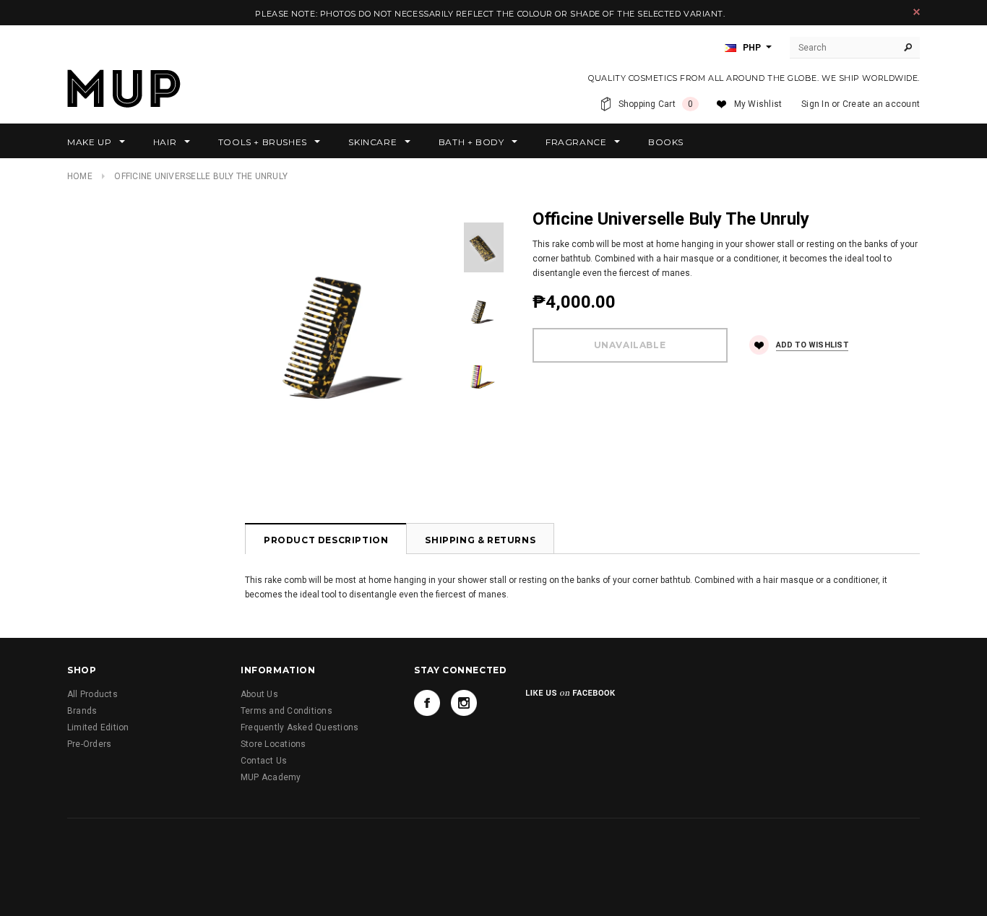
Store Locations (273, 744)
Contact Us (264, 761)
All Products (92, 694)
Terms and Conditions (286, 711)
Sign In (815, 104)
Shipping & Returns (480, 540)
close (916, 12)
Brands (82, 711)
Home (79, 176)
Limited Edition (98, 727)
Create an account (881, 104)
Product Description (326, 540)
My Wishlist (758, 104)
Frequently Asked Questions (299, 727)
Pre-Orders (89, 744)
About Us (259, 694)
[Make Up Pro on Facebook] (427, 703)
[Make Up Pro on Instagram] (464, 703)
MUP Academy (271, 777)
